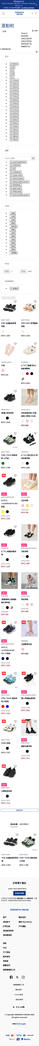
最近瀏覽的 (24, 824)
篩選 (4, 31)
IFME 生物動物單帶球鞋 (8, 324)
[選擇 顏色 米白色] (23, 374)
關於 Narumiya (25, 922)
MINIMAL (24, 641)
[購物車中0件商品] (36, 13)
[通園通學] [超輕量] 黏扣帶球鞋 (8, 601)
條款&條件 (19, 999)
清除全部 (5, 297)
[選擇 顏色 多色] (23, 379)
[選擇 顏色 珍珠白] (3, 331)
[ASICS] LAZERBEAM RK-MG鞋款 (9, 503)
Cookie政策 (18, 994)
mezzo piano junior (28, 695)
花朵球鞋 (24, 500)
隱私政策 (30, 898)
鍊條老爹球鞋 (26, 746)
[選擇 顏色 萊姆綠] (3, 463)
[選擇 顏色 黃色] (3, 512)
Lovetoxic (25, 362)
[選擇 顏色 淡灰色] (32, 604)
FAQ (5, 948)
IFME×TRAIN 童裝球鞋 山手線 (9, 456)
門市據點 (22, 926)
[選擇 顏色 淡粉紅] (28, 604)
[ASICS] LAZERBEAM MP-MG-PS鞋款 (8, 650)
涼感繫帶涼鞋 (26, 644)
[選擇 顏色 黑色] (32, 374)
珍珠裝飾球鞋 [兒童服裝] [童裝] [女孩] (28, 414)
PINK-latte (5, 410)
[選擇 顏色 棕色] (28, 374)
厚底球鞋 (24, 599)
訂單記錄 (6, 926)
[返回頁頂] (34, 1034)
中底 (3, 365)
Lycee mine (25, 410)
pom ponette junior (29, 548)
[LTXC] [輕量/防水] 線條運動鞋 (28, 367)
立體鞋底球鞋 (6, 791)
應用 (12, 297)
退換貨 (5, 961)
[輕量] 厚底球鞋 (7, 413)
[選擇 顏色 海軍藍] (3, 659)
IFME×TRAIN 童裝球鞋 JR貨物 (9, 700)
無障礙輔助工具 (9, 969)
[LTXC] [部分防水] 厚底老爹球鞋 (29, 456)
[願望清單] (14, 300)
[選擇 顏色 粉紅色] (3, 371)
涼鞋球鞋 (24, 551)
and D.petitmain (7, 497)
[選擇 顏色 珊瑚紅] (3, 706)
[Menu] (3, 14)
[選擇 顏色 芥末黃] (28, 506)
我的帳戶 (6, 922)
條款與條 (20, 898)
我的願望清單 (8, 930)
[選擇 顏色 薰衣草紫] (32, 421)
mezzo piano (6, 362)
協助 (5, 943)
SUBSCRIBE (19, 893)
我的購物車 (7, 935)
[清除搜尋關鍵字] (32, 13)
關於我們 (22, 917)
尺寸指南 (6, 952)
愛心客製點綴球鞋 (28, 698)
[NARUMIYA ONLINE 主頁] (19, 13)
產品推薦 (14, 824)
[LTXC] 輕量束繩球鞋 (8, 553)
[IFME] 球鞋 (5, 743)
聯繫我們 (6, 965)
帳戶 (5, 917)
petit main (5, 320)
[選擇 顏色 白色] (3, 418)
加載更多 (19, 810)
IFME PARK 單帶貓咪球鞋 (29, 324)
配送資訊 (6, 956)
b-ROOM (4, 596)
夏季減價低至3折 (18, 1)
